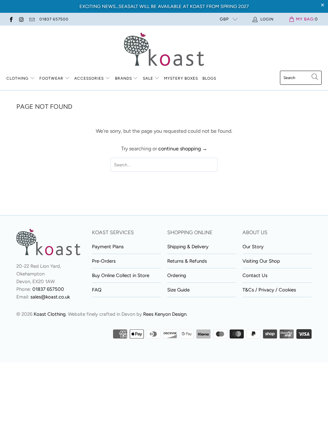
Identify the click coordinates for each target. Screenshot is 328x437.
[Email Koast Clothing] (32, 19)
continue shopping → (182, 149)
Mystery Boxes (181, 78)
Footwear (51, 78)
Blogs (209, 78)
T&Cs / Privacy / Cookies (269, 290)
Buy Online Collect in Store (120, 275)
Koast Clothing (50, 314)
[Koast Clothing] (164, 50)
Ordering (176, 275)
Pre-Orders (104, 261)
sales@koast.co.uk (50, 297)
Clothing (17, 78)
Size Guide (178, 290)
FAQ (97, 290)
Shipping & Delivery (188, 247)
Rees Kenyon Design (164, 314)
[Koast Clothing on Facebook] (11, 19)
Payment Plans (108, 247)
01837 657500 (54, 19)
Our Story (253, 247)
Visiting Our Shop (261, 261)
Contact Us (254, 275)
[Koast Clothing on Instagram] (21, 19)
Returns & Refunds (187, 261)
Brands (123, 78)
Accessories (89, 78)
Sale (148, 78)
